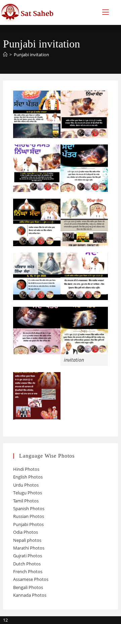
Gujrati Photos (27, 556)
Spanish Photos (28, 508)
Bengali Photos (28, 587)
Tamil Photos (26, 501)
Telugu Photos (27, 493)
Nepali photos (27, 540)
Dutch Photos (27, 564)
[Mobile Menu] (105, 12)
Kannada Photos (29, 595)
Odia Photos (25, 532)
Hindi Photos (26, 469)
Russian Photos (28, 516)
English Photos (28, 477)
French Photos (27, 571)
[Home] (5, 55)
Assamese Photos (30, 579)
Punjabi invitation (31, 55)
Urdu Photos (26, 485)
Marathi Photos (28, 548)
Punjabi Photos (28, 524)
